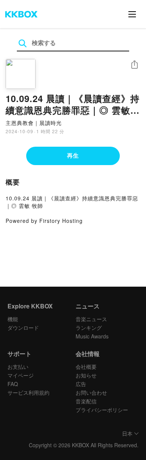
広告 (81, 384)
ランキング (89, 327)
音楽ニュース (91, 319)
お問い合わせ (91, 392)
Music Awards (92, 336)
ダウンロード (23, 327)
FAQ (12, 384)
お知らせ (86, 375)
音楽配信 (86, 401)
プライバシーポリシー (102, 409)
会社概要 (86, 366)
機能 (12, 319)
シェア (134, 64)
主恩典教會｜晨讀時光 (34, 122)
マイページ (20, 375)
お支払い (17, 366)
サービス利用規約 (28, 392)
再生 (73, 155)
